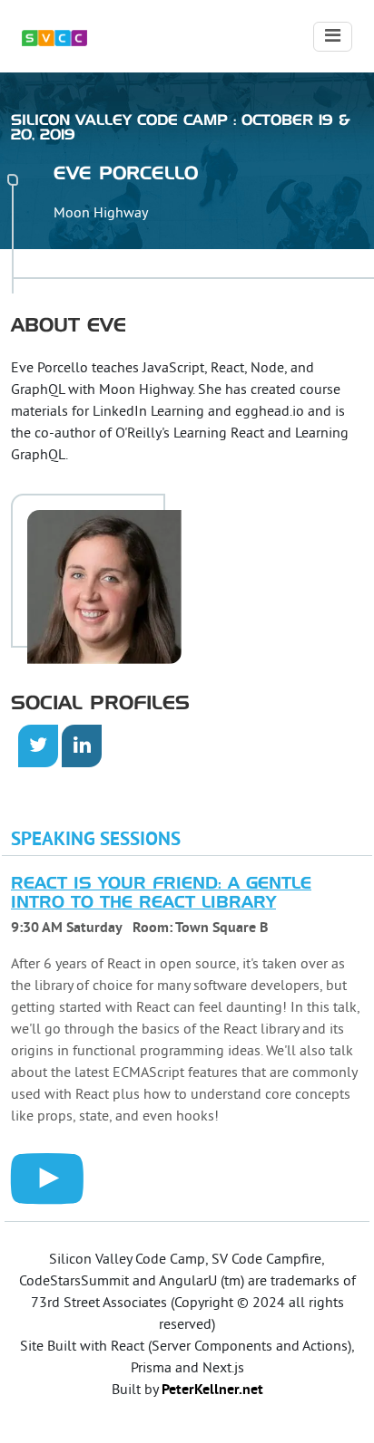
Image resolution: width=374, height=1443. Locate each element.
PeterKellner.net (212, 1390)
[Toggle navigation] (332, 37)
